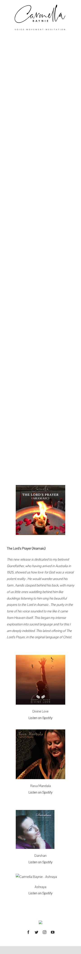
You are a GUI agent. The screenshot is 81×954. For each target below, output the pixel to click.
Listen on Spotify (40, 718)
